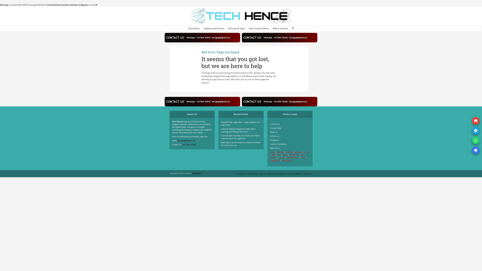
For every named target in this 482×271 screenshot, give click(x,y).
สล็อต (272, 152)
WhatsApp (191, 37)
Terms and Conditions (294, 174)
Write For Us (275, 148)
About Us (274, 132)
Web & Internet (280, 28)
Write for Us (308, 174)
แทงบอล (298, 152)
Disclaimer (274, 140)
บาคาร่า (306, 152)
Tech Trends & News (259, 28)
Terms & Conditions (278, 144)
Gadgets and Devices (214, 28)
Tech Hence (194, 28)
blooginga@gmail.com (221, 37)
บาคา (303, 157)
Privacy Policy (275, 128)
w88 (273, 155)
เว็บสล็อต (280, 152)
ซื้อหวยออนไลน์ (293, 157)
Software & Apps (236, 28)
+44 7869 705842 (203, 37)
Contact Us (274, 136)
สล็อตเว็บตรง (294, 155)
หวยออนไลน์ (275, 160)
